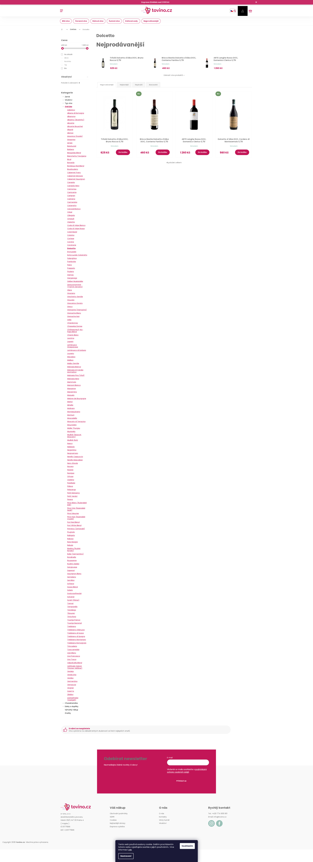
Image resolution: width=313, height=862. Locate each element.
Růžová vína (97, 21)
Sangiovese (72, 567)
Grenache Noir (73, 316)
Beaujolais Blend (74, 153)
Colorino (70, 235)
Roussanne (72, 560)
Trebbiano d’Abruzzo (76, 630)
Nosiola (70, 470)
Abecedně (153, 85)
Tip (65, 65)
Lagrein (70, 341)
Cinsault (70, 218)
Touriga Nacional (74, 623)
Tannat (70, 603)
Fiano (69, 265)
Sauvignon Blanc (74, 573)
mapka (65, 823)
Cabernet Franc (74, 172)
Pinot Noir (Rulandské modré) (76, 518)
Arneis (69, 143)
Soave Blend (72, 587)
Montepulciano (73, 411)
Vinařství (68, 100)
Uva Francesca (73, 656)
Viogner (70, 688)
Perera (70, 499)
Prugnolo (71, 532)
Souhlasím (187, 846)
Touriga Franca (73, 620)
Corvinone (71, 245)
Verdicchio (71, 674)
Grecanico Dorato (75, 303)
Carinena (71, 199)
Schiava (70, 583)
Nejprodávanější (151, 21)
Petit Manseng (73, 493)
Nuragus (70, 473)
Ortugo (70, 476)
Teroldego (71, 610)
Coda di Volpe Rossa (76, 228)
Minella (70, 405)
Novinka (67, 61)
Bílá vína (66, 21)
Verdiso (70, 678)
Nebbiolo (71, 447)
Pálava (70, 486)
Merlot (70, 401)
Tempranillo (72, 606)
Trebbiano (71, 626)
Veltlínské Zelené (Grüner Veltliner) (74, 667)
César (69, 212)
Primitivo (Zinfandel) (76, 528)
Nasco (70, 443)
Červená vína (81, 21)
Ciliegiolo (71, 215)
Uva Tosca (71, 659)
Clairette (71, 222)
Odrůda (68, 106)
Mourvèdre (71, 425)
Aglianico (71, 110)
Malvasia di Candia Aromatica (75, 371)
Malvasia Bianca (74, 367)
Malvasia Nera (73, 378)
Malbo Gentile (73, 363)
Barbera (70, 149)
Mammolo (71, 382)
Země (67, 97)
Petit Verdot (72, 496)
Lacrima (70, 338)
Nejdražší (139, 85)
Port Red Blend (73, 522)
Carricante (71, 192)
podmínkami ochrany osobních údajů (187, 770)
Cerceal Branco (74, 209)
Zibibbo (70, 694)
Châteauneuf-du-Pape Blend (75, 330)
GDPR (112, 817)
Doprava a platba (117, 826)
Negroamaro (72, 453)
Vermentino (72, 681)
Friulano (70, 271)
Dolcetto (71, 248)
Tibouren (71, 613)
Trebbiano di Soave (75, 633)
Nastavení (125, 856)
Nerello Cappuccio (75, 456)
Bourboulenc (72, 169)
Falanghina (72, 258)
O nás (161, 813)
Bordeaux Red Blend (75, 166)
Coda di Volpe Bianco (76, 225)
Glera (69, 290)
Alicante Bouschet (75, 126)
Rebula (70, 545)
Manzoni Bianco (74, 385)
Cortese (70, 238)
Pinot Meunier (73, 513)
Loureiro (70, 353)
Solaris (70, 590)
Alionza (70, 133)
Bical (69, 159)
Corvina (70, 242)
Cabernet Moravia (75, 176)
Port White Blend (74, 525)
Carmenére (72, 202)
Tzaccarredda (73, 649)
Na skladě (68, 54)
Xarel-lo (70, 691)
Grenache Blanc (74, 313)
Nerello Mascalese (75, 460)
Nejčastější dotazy (117, 823)
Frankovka (71, 261)
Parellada (71, 483)
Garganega (72, 278)
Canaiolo (71, 182)
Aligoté (70, 129)
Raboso (70, 538)
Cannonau (71, 189)
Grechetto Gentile (75, 296)
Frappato (71, 268)
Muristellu (71, 431)
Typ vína (68, 103)
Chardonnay (72, 323)
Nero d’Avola (72, 463)
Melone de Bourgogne (76, 398)
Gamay (70, 275)
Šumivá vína (114, 21)
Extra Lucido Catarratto (77, 255)
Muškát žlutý (72, 440)
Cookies (113, 820)
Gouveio (70, 300)
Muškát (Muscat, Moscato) (74, 435)
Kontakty (163, 817)
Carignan (71, 195)
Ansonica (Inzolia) (75, 136)
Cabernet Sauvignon (76, 179)
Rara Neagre (72, 542)
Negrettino (71, 450)
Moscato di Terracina (76, 421)
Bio (65, 68)
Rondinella (71, 557)
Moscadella (72, 418)
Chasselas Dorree (74, 326)
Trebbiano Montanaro (76, 639)
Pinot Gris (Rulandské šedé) (76, 509)
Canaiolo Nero (73, 185)
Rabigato (71, 535)
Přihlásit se (181, 781)
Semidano (71, 577)
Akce (66, 58)
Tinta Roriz (71, 616)
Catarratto (71, 205)
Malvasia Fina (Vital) (75, 375)
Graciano (71, 293)
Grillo (69, 320)
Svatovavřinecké (74, 593)
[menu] (60, 9)
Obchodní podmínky (119, 813)
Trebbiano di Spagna (76, 636)
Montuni (70, 415)
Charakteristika (71, 703)
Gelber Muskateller (75, 281)
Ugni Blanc (71, 653)
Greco (70, 306)
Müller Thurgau (73, 428)
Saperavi (71, 570)
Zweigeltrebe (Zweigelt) (72, 699)
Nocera (70, 466)
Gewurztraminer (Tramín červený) (75, 285)
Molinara (71, 408)
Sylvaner (71, 597)
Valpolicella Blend (74, 663)
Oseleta (70, 480)
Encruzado (71, 251)
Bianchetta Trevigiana (76, 156)
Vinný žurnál (164, 820)
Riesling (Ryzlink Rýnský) (73, 549)
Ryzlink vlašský (73, 564)
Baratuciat (71, 146)
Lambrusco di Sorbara (76, 350)
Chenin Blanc (73, 335)
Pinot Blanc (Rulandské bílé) (77, 504)
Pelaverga (71, 489)
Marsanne (71, 388)
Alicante (70, 123)
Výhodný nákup (71, 710)
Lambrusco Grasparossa (72, 346)
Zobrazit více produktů (173, 75)
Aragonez (71, 139)
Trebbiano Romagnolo (76, 643)
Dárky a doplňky (71, 706)
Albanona (71, 116)
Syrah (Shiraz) (73, 600)
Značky (68, 713)
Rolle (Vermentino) (75, 554)
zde (130, 849)
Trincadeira (72, 646)
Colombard (72, 232)
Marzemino (72, 392)
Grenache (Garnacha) (77, 310)
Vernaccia (71, 684)
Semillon (71, 580)
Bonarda (70, 162)
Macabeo (71, 357)
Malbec (70, 360)
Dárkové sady (131, 21)
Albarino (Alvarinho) (75, 120)
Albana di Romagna (75, 113)
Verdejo (70, 671)
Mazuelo (70, 395)
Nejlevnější (124, 85)
